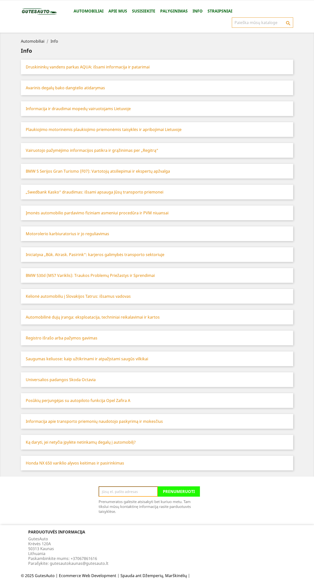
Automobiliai (89, 11)
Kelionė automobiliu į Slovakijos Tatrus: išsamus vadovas (78, 296)
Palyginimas (174, 11)
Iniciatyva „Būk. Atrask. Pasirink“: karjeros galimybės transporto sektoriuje (95, 254)
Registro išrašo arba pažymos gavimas (61, 338)
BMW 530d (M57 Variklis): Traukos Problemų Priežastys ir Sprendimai (90, 275)
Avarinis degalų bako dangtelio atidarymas (65, 88)
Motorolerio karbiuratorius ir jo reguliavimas (67, 233)
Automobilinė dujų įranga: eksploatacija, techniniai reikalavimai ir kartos (93, 317)
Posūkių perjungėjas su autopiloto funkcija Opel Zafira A (78, 400)
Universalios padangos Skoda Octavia (61, 379)
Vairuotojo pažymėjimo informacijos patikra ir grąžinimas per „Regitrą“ (92, 150)
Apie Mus (117, 11)
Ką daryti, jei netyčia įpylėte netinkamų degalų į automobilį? (81, 442)
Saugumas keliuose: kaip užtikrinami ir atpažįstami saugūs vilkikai (87, 359)
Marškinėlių (176, 575)
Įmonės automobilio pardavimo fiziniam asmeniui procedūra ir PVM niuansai (97, 213)
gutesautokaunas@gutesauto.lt (79, 563)
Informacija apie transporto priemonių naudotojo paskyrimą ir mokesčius (94, 421)
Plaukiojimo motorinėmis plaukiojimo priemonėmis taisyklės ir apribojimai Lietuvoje (104, 129)
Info (198, 11)
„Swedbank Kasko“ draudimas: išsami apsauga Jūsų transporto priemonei (94, 192)
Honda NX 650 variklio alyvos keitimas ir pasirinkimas (75, 463)
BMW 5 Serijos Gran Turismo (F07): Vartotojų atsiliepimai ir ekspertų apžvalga (98, 171)
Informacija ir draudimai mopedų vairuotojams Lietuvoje (78, 108)
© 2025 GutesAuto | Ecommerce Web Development (68, 575)
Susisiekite (143, 11)
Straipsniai (220, 11)
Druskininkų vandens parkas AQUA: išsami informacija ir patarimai (88, 67)
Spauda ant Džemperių (141, 575)
